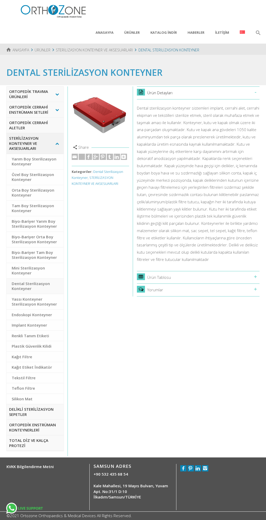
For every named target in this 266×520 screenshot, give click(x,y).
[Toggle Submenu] (57, 94)
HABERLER (196, 32)
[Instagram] (205, 468)
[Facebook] (89, 157)
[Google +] (96, 157)
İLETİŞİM (222, 32)
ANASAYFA (105, 32)
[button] (258, 33)
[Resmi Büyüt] (100, 115)
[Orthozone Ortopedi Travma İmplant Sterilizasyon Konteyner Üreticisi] (53, 10)
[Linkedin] (117, 157)
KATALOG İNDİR (163, 32)
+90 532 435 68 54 (111, 474)
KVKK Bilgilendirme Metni (30, 466)
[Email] (75, 157)
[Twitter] (82, 157)
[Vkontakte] (124, 157)
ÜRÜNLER (132, 32)
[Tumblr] (110, 157)
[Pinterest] (103, 157)
